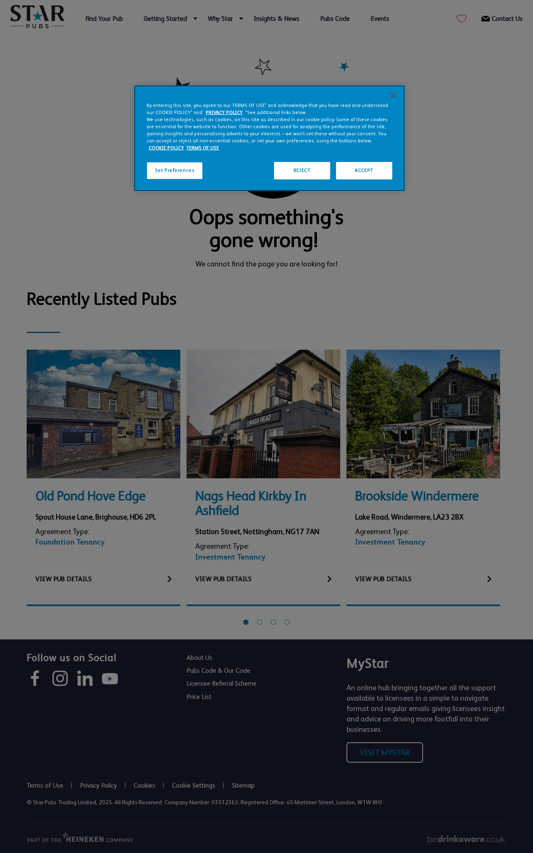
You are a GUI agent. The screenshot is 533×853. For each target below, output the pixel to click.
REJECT (302, 170)
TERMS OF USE (202, 148)
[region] (269, 138)
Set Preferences (175, 170)
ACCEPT (364, 170)
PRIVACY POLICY (224, 112)
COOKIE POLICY (166, 148)
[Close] (393, 95)
